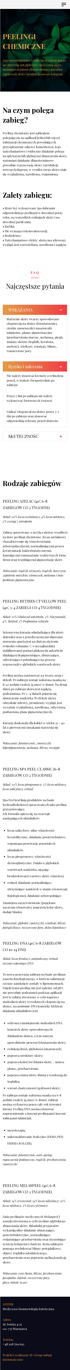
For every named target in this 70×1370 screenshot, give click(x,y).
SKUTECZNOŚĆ (23, 436)
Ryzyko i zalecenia (25, 366)
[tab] (35, 310)
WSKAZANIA (20, 310)
